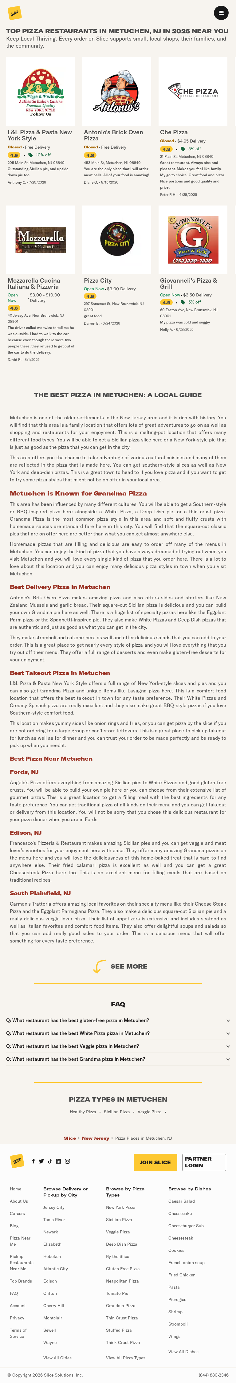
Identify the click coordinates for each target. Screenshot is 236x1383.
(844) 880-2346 (214, 1375)
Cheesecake (180, 1213)
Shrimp (175, 1311)
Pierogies (177, 1299)
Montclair (52, 1318)
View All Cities (57, 1358)
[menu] (221, 13)
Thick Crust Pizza (123, 1342)
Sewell (49, 1330)
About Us (19, 1201)
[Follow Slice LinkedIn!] (58, 1162)
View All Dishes (183, 1351)
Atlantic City (55, 1268)
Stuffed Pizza (119, 1330)
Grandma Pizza (121, 1305)
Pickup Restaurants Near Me (21, 1262)
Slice (70, 1138)
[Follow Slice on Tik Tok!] (50, 1162)
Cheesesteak (180, 1238)
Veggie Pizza (118, 1232)
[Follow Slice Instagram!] (67, 1162)
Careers (17, 1213)
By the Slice (117, 1256)
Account (18, 1305)
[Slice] (14, 13)
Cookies (176, 1250)
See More (129, 966)
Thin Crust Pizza (122, 1318)
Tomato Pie (117, 1293)
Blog (14, 1225)
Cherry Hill (53, 1305)
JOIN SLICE (155, 1162)
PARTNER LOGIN (198, 1162)
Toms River (54, 1219)
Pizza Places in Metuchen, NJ (143, 1138)
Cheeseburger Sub (186, 1225)
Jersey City (54, 1207)
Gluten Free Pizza (123, 1268)
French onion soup (186, 1262)
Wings (174, 1336)
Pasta (174, 1287)
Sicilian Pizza (119, 1219)
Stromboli (178, 1324)
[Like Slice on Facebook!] (33, 1162)
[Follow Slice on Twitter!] (41, 1162)
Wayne (50, 1342)
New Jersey (95, 1138)
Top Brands (21, 1281)
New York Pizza (121, 1207)
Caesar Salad (181, 1201)
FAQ (14, 1293)
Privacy (17, 1318)
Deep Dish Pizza (121, 1244)
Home (15, 1189)
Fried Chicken (181, 1275)
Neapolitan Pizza (122, 1281)
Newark (50, 1232)
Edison (50, 1281)
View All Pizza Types (125, 1358)
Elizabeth (52, 1244)
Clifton (50, 1293)
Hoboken (52, 1256)
